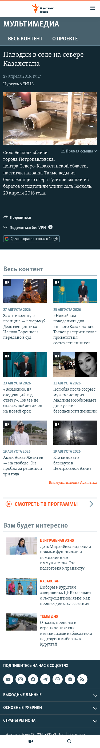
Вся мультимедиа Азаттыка (73, 483)
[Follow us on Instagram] (20, 679)
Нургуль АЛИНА (18, 84)
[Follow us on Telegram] (45, 679)
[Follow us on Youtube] (8, 679)
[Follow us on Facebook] (33, 679)
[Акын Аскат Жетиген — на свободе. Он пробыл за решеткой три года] (25, 433)
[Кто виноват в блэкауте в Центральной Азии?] (75, 433)
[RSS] (82, 679)
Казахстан (49, 581)
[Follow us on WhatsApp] (58, 679)
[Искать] (69, 741)
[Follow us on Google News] (70, 679)
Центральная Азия (57, 541)
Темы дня (49, 617)
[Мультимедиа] (31, 741)
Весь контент (25, 39)
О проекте (65, 39)
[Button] (17, 219)
